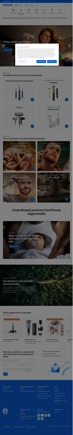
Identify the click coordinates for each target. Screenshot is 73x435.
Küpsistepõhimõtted (40, 57)
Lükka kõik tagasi (41, 61)
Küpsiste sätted (22, 61)
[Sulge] (56, 45)
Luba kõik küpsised (52, 61)
